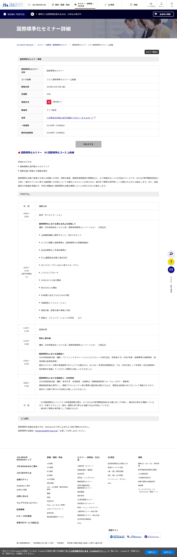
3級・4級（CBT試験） (116, 475)
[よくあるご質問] (171, 262)
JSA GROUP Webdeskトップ (24, 458)
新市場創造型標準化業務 (147, 470)
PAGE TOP (171, 289)
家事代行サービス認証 (26, 522)
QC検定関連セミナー (85, 499)
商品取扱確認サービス (55, 517)
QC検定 (111, 457)
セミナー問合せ (152, 52)
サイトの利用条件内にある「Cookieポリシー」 (86, 551)
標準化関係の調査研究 (146, 481)
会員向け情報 (165, 14)
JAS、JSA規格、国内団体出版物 (57, 488)
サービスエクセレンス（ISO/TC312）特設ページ (148, 490)
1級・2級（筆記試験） (116, 471)
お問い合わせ (22, 496)
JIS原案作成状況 (144, 477)
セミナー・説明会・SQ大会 (88, 458)
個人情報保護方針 (23, 543)
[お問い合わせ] (171, 269)
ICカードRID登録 (24, 516)
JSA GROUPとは (24, 472)
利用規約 (60, 543)
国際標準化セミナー (85, 481)
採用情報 (20, 509)
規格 (140, 457)
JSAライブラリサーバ (55, 509)
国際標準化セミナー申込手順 (88, 515)
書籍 (48, 493)
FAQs (79, 523)
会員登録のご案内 (23, 486)
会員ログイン (22, 479)
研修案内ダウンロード (85, 503)
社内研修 (80, 474)
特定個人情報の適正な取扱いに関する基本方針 (84, 543)
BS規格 (49, 475)
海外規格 (50, 483)
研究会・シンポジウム (85, 477)
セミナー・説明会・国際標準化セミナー (53, 45)
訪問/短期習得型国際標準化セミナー (85, 486)
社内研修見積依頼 (84, 519)
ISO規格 (50, 467)
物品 (48, 497)
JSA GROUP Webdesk (25, 45)
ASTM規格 (51, 479)
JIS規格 (50, 463)
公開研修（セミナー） (85, 466)
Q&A (109, 483)
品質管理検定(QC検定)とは (118, 463)
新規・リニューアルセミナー (88, 507)
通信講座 (80, 492)
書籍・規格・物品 (54, 457)
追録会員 (50, 513)
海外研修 (80, 496)
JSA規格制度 (143, 474)
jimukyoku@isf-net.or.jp (47, 430)
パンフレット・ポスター (117, 479)
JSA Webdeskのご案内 (27, 466)
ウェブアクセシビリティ (27, 502)
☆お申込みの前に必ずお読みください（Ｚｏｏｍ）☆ (70, 117)
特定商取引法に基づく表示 (43, 543)
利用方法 (50, 501)
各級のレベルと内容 (115, 467)
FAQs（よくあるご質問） (56, 505)
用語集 (140, 485)
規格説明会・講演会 (85, 470)
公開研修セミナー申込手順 (87, 511)
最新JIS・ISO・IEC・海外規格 (148, 464)
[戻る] (171, 254)
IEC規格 (50, 471)
